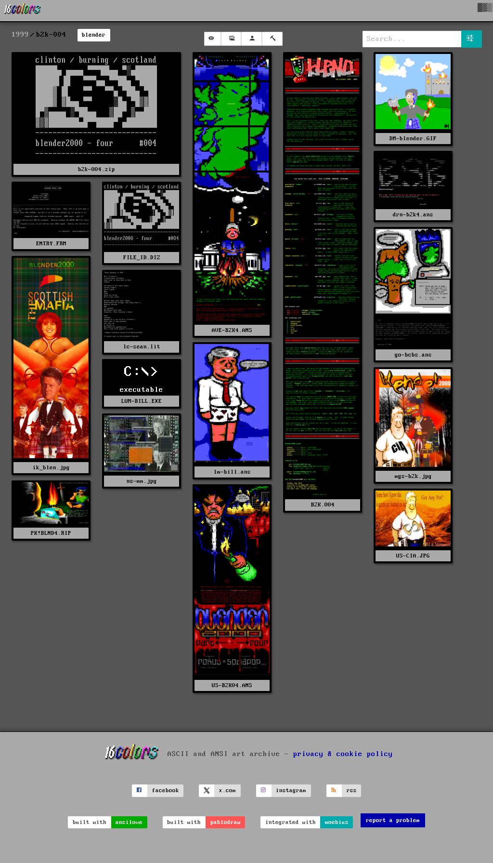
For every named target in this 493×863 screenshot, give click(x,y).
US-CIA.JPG (413, 556)
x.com (227, 790)
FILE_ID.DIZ (141, 257)
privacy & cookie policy (343, 754)
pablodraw (225, 822)
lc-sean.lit (141, 347)
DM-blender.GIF (413, 138)
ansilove (129, 822)
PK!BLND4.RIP (51, 533)
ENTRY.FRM (51, 243)
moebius (337, 822)
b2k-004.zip (96, 169)
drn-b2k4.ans (413, 215)
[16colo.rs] (22, 10)
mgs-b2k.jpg (413, 476)
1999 (20, 35)
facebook (165, 790)
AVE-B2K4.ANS (232, 330)
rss (352, 790)
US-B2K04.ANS (232, 685)
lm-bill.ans (232, 472)
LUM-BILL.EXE (141, 401)
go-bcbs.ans (413, 355)
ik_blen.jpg (51, 468)
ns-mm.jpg (142, 481)
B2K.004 (323, 505)
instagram (291, 790)
